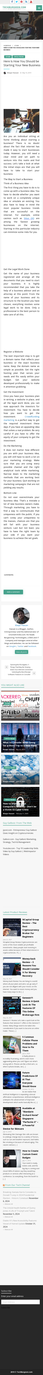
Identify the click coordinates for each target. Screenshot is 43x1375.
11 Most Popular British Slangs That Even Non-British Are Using (19, 710)
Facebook (32, 646)
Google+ (12, 646)
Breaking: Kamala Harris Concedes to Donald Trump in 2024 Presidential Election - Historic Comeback (19, 1195)
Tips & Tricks (19, 57)
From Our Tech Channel (17, 1185)
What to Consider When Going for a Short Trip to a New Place (20, 744)
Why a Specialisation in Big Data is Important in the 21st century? (20, 774)
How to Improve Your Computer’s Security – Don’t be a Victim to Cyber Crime (19, 806)
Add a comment (13, 592)
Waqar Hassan (13, 73)
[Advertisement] (23, 93)
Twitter (20, 646)
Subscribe (5, 1308)
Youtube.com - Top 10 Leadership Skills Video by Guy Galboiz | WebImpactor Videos (20, 851)
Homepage (7, 45)
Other (16, 45)
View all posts (21, 652)
